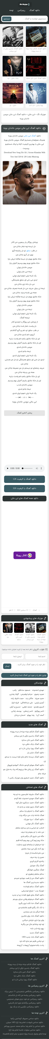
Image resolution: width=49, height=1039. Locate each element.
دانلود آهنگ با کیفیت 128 (24, 479)
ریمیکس (21, 10)
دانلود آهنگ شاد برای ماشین (32, 916)
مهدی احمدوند (38, 690)
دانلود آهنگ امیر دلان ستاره (33, 740)
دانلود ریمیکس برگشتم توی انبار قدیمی (24, 1003)
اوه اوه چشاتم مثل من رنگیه (32, 924)
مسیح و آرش (15, 707)
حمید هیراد (39, 698)
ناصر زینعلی (28, 711)
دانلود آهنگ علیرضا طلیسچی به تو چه (28, 794)
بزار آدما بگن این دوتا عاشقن (32, 849)
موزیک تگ (41, 114)
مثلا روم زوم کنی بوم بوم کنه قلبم (30, 840)
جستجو (7, 19)
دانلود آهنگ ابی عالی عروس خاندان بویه (22, 128)
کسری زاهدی (39, 707)
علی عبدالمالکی (27, 702)
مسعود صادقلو (24, 690)
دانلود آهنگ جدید (37, 933)
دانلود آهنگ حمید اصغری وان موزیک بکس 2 (26, 778)
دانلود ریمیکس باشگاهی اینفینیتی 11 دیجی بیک (24, 991)
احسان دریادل (19, 715)
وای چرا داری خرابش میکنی (33, 920)
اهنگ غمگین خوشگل (35, 870)
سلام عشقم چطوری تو (35, 874)
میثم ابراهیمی (26, 694)
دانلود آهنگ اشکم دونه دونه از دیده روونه (27, 731)
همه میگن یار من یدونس (33, 912)
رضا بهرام (30, 715)
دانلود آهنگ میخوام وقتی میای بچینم (28, 899)
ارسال (7, 666)
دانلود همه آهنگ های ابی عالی (24, 498)
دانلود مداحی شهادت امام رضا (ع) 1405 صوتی (24, 1022)
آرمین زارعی (39, 702)
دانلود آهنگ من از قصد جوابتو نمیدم (29, 878)
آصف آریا (40, 715)
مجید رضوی (39, 694)
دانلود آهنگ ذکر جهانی (35, 823)
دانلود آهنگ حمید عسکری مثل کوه (30, 802)
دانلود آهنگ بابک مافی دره (33, 744)
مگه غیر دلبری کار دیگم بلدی (32, 836)
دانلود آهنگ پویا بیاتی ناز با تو (31, 748)
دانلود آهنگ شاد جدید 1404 (33, 937)
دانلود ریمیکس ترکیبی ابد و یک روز (24, 1006)
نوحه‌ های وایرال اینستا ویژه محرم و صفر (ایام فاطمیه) (24, 1034)
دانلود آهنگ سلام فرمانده (33, 886)
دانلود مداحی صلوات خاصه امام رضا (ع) (24, 1030)
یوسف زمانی (16, 711)
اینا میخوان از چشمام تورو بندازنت (30, 844)
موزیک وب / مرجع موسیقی (32, 891)
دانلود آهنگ (34, 10)
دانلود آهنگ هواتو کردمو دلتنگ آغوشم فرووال (25, 765)
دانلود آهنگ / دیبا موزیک (34, 819)
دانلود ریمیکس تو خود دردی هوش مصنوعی (24, 999)
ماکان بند (29, 698)
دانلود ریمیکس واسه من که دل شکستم (24, 995)
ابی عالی (31, 114)
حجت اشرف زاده (17, 698)
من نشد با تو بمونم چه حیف (32, 832)
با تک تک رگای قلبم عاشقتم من (31, 907)
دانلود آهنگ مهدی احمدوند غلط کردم (29, 798)
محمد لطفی (27, 707)
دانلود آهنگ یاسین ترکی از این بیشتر (29, 736)
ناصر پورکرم (39, 711)
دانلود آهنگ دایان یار (35, 752)
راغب (14, 690)
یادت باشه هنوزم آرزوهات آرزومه (30, 945)
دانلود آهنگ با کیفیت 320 (24, 488)
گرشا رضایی (14, 694)
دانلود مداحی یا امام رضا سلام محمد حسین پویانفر (24, 1026)
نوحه (11, 10)
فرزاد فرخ (15, 702)
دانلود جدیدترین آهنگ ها (34, 882)
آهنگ (33, 136)
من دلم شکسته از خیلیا (34, 853)
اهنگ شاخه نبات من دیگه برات (31, 815)
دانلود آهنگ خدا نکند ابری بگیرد (31, 903)
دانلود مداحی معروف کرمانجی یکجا (24, 1018)
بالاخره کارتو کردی (37, 861)
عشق (28, 250)
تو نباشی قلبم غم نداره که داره (32, 941)
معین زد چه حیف (37, 857)
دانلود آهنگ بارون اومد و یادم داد (30, 807)
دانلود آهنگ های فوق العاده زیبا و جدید (28, 895)
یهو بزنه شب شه (37, 928)
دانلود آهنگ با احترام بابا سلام (32, 811)
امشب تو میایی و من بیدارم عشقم (30, 828)
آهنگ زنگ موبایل (37, 865)
